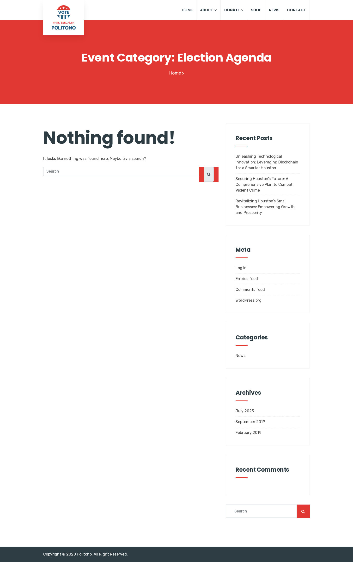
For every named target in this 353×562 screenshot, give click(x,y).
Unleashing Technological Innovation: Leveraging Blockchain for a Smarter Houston (267, 162)
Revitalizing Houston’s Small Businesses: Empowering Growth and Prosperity (265, 207)
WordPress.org (249, 300)
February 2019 (249, 432)
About (206, 9)
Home (187, 9)
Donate (232, 9)
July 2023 (245, 411)
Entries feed (247, 278)
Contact (296, 9)
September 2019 (250, 421)
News (274, 9)
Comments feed (250, 289)
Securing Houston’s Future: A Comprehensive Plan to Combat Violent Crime (264, 184)
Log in (241, 268)
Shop (256, 9)
